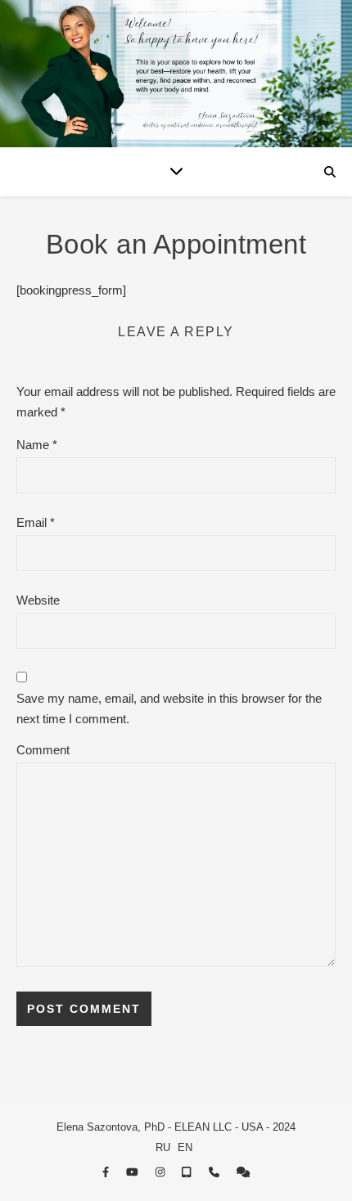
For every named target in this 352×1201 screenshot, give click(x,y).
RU (163, 1147)
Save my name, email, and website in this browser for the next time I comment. (169, 708)
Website (38, 600)
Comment (43, 750)
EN (185, 1147)
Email (35, 522)
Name (36, 445)
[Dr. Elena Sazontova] (176, 73)
